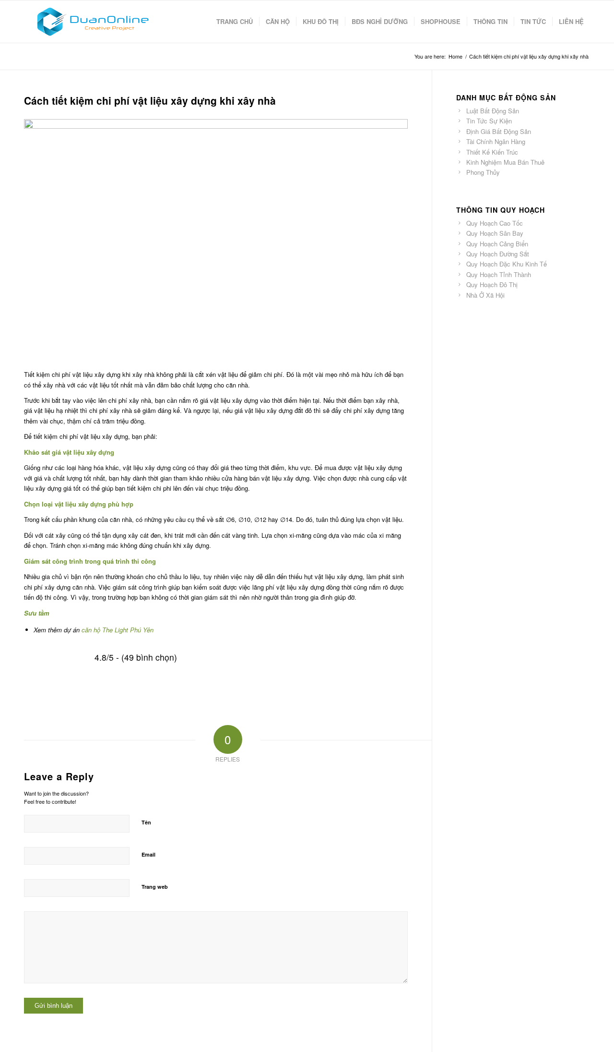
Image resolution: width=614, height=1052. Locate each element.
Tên (146, 822)
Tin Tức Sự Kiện (489, 120)
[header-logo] (92, 21)
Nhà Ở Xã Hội (485, 295)
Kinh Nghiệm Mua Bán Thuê (505, 162)
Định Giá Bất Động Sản (498, 131)
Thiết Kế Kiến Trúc (492, 152)
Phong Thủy (483, 172)
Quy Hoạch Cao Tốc (494, 223)
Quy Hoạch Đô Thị (492, 284)
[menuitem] (234, 21)
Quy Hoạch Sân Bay (494, 233)
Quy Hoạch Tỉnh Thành (498, 274)
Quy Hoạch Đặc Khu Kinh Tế (506, 263)
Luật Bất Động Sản (492, 110)
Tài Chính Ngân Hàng (495, 141)
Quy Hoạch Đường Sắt (497, 253)
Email (148, 854)
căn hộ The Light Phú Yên (117, 629)
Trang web (155, 886)
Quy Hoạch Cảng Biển (497, 243)
